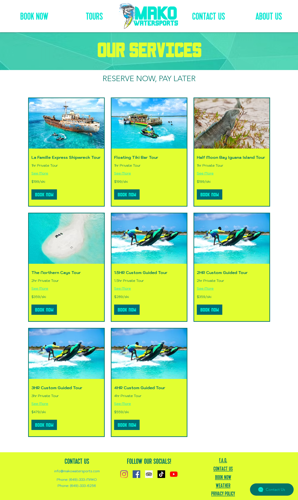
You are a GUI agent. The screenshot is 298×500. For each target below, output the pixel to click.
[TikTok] (161, 474)
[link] (66, 157)
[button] (44, 194)
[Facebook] (124, 474)
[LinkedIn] (149, 474)
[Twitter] (136, 474)
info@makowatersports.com (77, 471)
